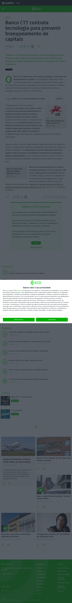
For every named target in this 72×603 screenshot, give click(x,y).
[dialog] (36, 301)
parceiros (19, 290)
